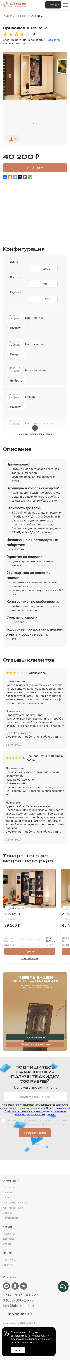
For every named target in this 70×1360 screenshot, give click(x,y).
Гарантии (8, 1264)
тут (14, 639)
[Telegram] (15, 177)
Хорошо (18, 1350)
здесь (60, 1124)
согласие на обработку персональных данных (41, 1113)
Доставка (8, 1238)
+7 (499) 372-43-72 (19, 1294)
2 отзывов (53, 40)
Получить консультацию (35, 1044)
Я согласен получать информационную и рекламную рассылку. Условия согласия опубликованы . (37, 1122)
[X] (20, 177)
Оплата (7, 1243)
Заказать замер (35, 1037)
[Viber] (25, 177)
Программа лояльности (16, 1202)
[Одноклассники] (10, 177)
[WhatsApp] (30, 177)
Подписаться (35, 1133)
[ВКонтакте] (5, 177)
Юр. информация (13, 1207)
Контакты (8, 1187)
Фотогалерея (10, 1217)
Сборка (7, 1212)
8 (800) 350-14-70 (18, 1300)
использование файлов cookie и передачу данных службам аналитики (31, 1339)
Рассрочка (9, 1233)
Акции (6, 1197)
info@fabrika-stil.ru (18, 1305)
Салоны (7, 1192)
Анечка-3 (12, 916)
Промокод (9, 1259)
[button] (33, 123)
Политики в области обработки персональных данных (37, 1109)
